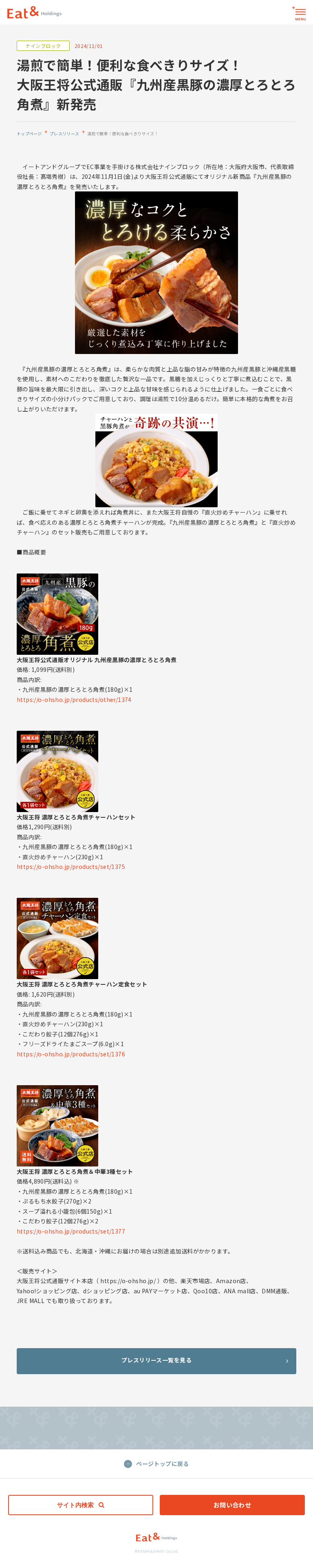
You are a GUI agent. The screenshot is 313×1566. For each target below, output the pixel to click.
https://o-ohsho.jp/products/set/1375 (71, 866)
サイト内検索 (75, 1504)
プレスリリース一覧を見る (156, 1360)
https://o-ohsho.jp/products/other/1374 (74, 699)
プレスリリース (64, 133)
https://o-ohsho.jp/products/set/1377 (71, 1231)
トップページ (29, 133)
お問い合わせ (232, 1505)
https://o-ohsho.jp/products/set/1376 (71, 1054)
